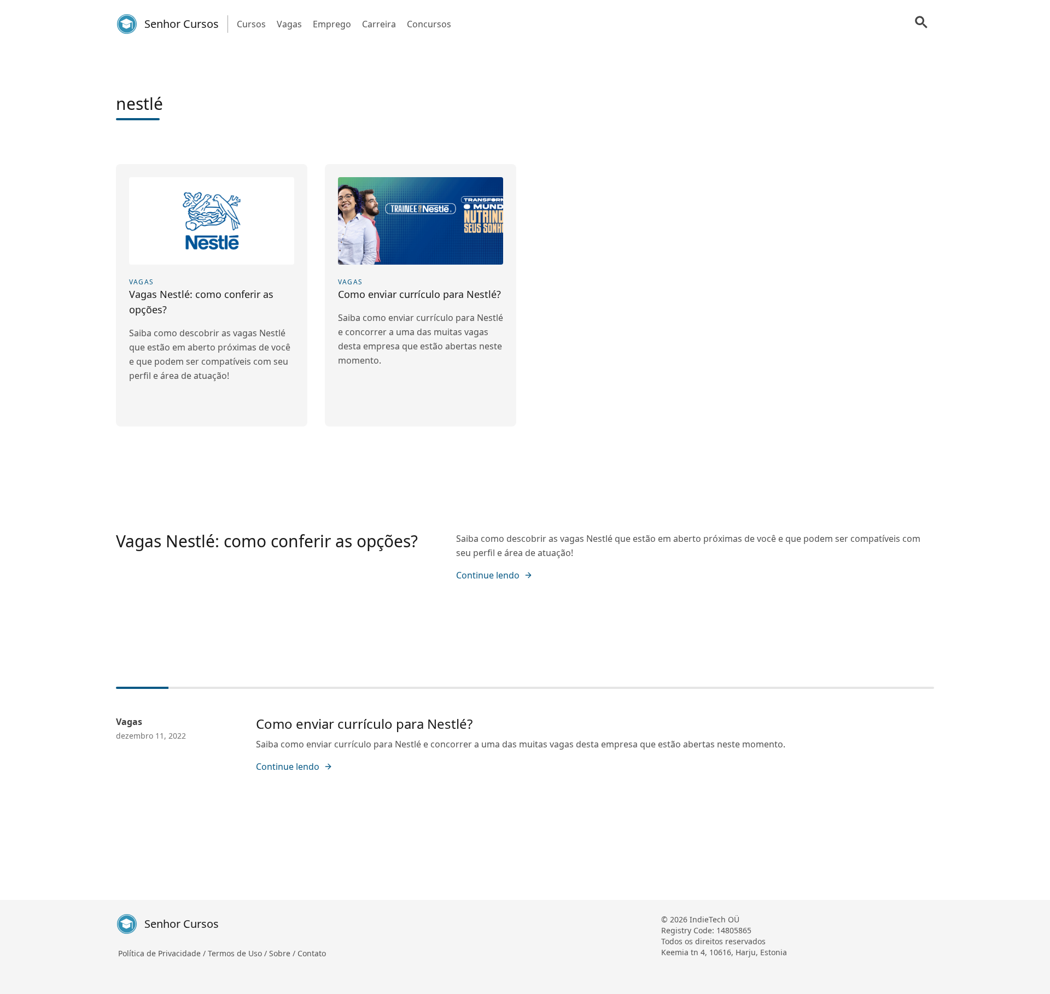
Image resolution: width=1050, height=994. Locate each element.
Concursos (429, 24)
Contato (312, 953)
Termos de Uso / (238, 953)
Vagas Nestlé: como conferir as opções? (267, 541)
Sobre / (283, 953)
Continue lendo (488, 575)
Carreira (379, 24)
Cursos (251, 24)
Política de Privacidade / (163, 953)
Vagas (289, 24)
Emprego (332, 24)
